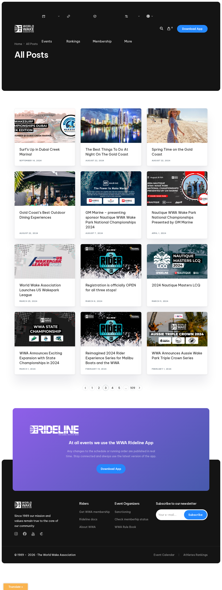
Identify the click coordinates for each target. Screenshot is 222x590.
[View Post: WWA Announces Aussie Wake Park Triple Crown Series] (177, 329)
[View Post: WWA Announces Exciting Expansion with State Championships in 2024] (45, 329)
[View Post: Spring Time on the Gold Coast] (177, 125)
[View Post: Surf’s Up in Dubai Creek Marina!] (45, 125)
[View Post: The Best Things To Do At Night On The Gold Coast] (111, 125)
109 (132, 388)
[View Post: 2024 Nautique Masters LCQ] (177, 261)
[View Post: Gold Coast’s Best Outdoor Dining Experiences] (45, 188)
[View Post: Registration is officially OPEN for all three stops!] (111, 261)
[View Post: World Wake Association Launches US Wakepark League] (45, 261)
